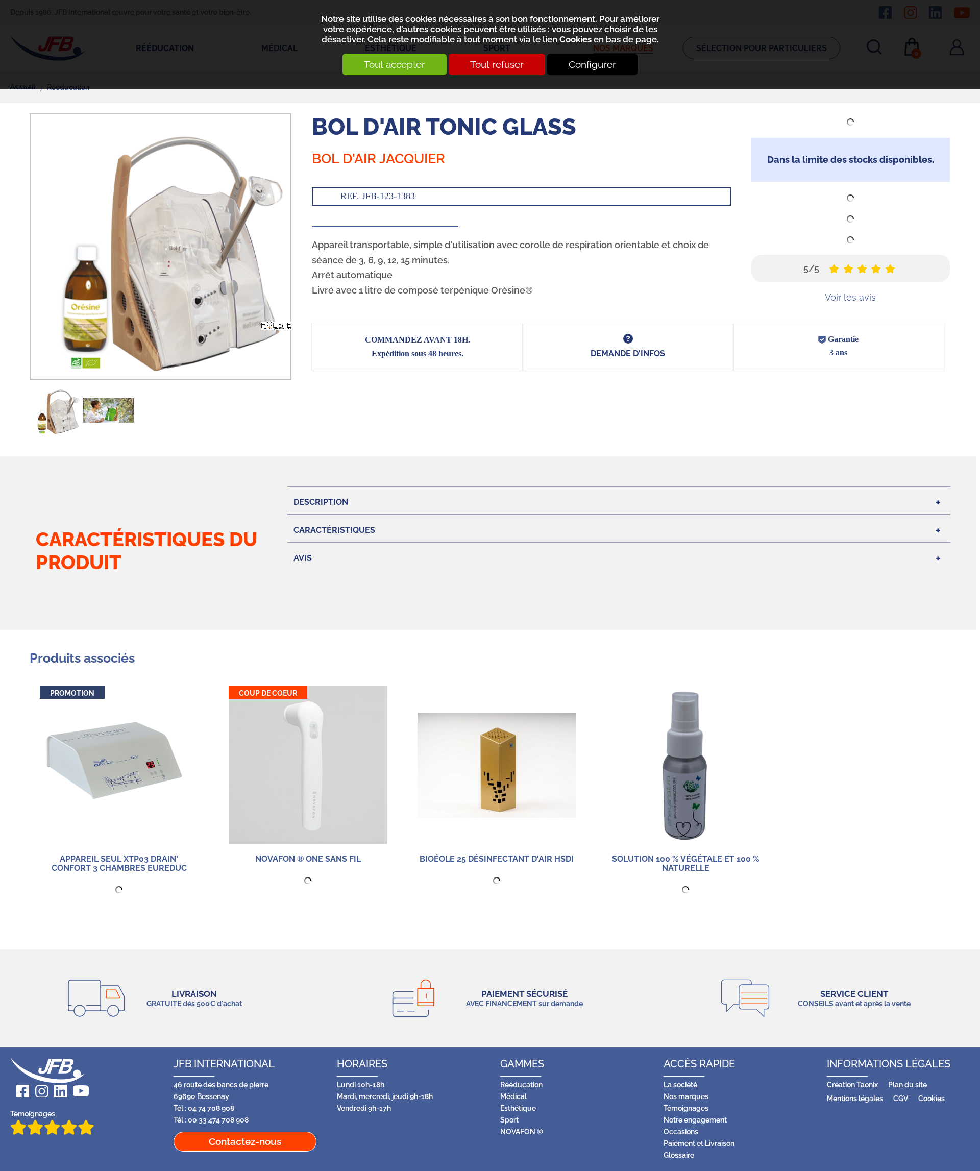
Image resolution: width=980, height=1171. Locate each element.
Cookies (575, 39)
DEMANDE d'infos (628, 353)
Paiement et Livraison (699, 1143)
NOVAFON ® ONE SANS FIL (308, 859)
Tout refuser (497, 64)
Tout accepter (394, 64)
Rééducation (521, 1084)
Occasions (681, 1131)
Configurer (592, 64)
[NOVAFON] (308, 765)
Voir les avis (850, 297)
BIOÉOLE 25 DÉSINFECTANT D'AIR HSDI (497, 859)
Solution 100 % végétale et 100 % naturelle (686, 863)
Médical (513, 1096)
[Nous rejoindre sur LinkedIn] (57, 1091)
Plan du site (907, 1084)
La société (680, 1084)
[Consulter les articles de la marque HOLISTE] (276, 325)
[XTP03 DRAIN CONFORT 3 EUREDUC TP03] (119, 765)
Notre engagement (695, 1119)
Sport (509, 1119)
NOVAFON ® (521, 1131)
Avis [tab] (302, 558)
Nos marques (686, 1096)
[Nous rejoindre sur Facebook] (19, 1091)
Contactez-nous (245, 1141)
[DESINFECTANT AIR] (497, 765)
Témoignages (32, 1113)
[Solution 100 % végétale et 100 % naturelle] (685, 765)
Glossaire (679, 1155)
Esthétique (518, 1108)
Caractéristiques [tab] (334, 530)
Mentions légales (855, 1098)
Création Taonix (852, 1084)
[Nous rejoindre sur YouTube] (78, 1091)
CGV (900, 1098)
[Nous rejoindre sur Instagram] (38, 1091)
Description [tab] (320, 502)
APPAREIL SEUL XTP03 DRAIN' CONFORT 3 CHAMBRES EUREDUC (119, 863)
